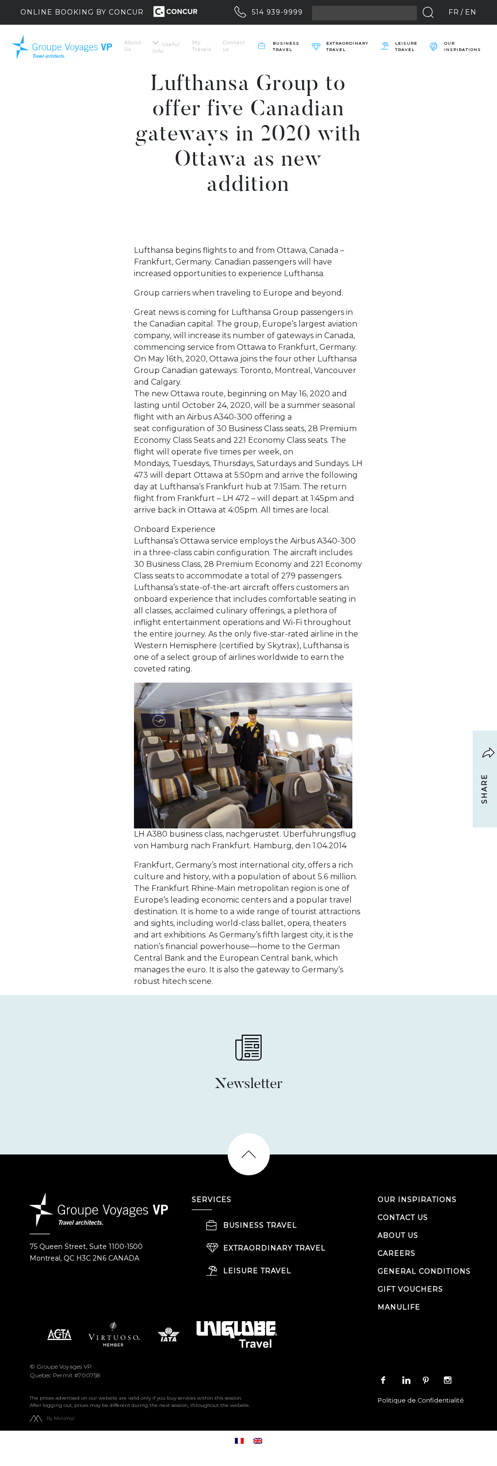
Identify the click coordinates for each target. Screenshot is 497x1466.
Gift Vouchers (410, 1289)
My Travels (202, 45)
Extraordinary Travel (347, 46)
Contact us (234, 45)
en (471, 12)
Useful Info (166, 47)
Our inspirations (462, 46)
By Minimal (61, 1418)
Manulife (399, 1307)
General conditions (424, 1271)
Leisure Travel (406, 46)
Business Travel (286, 46)
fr (453, 12)
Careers (396, 1253)
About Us (133, 45)
